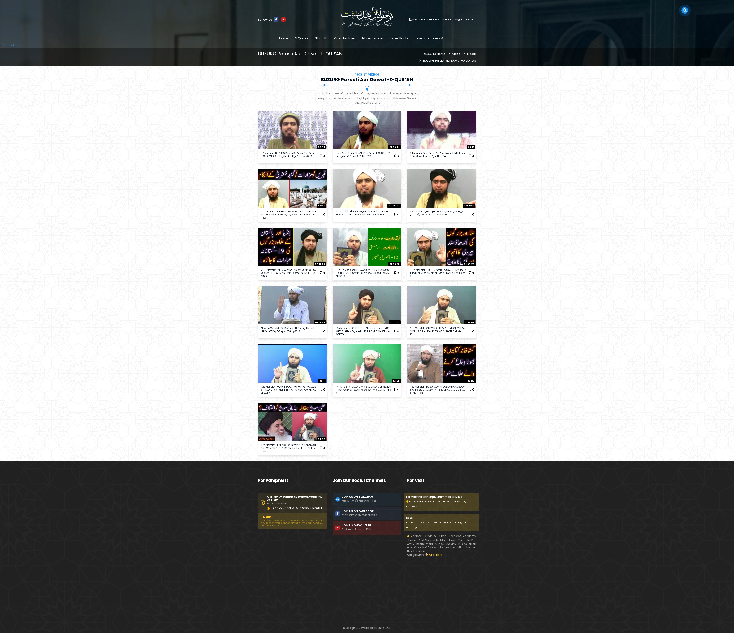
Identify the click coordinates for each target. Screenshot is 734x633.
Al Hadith (320, 38)
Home (283, 38)
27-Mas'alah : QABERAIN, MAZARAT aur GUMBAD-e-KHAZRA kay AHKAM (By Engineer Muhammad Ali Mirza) (289, 214)
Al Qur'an (301, 38)
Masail (471, 54)
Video (456, 54)
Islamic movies (373, 38)
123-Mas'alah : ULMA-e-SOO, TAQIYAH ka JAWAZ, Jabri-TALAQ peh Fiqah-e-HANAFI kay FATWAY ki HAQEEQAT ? (289, 389)
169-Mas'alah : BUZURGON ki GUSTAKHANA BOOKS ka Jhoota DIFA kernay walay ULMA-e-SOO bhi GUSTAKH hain (437, 389)
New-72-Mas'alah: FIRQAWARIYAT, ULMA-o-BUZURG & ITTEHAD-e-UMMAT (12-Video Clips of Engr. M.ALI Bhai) (363, 273)
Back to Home (435, 54)
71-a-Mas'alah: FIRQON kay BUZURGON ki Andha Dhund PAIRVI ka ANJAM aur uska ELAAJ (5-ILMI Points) (438, 273)
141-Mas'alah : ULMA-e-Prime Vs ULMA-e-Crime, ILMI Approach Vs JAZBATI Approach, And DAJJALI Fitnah (363, 389)
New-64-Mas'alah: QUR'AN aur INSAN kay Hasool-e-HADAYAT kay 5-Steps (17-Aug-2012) (289, 330)
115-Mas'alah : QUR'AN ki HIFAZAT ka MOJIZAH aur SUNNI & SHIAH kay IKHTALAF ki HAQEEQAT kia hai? (437, 331)
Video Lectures (345, 38)
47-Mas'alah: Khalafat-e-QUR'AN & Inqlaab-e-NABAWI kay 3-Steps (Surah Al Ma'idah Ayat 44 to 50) (363, 213)
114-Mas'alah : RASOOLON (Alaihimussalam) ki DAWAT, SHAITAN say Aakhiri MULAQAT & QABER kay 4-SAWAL (363, 331)
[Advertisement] (292, 583)
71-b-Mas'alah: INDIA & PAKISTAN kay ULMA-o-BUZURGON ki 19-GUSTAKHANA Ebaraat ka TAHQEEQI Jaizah (289, 273)
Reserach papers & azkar (433, 38)
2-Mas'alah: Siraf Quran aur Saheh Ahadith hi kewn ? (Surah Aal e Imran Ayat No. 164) (437, 154)
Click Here (435, 555)
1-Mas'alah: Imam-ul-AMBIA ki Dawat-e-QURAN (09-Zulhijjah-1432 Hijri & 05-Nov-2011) (363, 154)
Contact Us (10, 45)
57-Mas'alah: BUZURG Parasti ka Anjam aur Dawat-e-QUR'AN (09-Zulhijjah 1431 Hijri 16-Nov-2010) (288, 154)
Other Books (399, 38)
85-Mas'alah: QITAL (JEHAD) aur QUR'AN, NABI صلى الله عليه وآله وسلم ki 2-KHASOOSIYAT (437, 213)
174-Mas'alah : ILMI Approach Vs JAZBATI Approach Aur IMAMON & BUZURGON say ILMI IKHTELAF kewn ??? (289, 448)
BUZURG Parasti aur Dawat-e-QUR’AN (449, 61)
